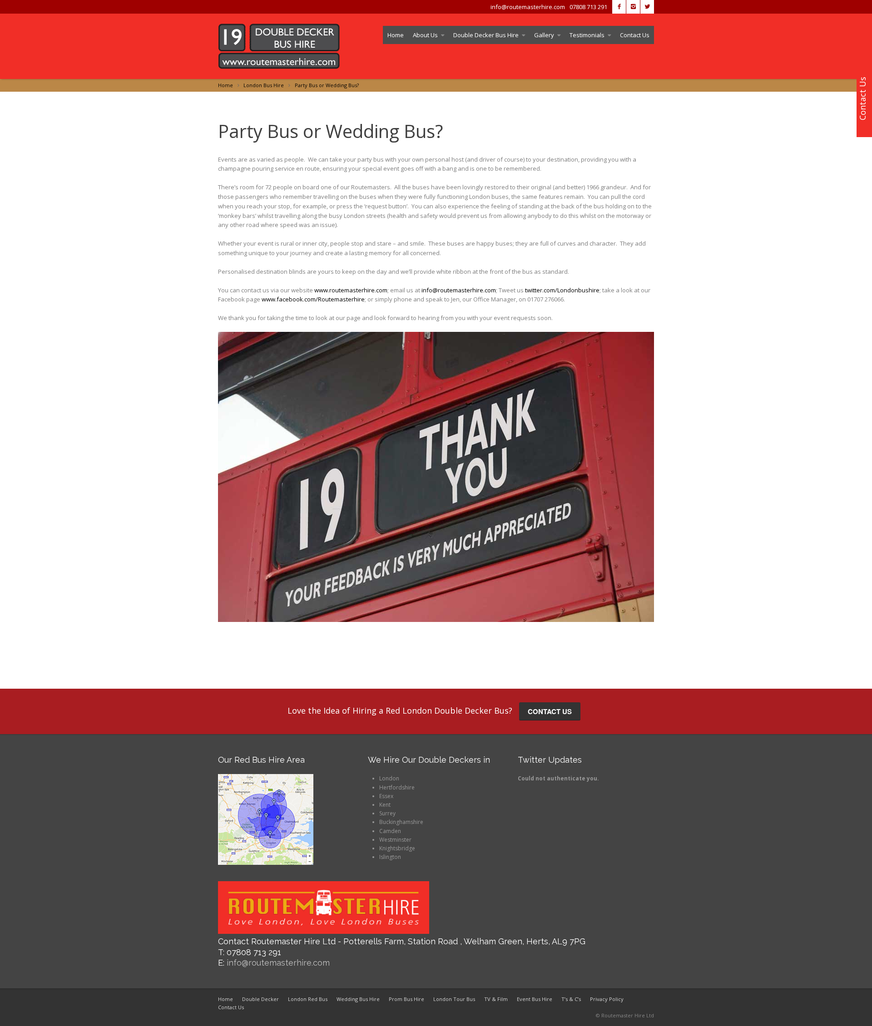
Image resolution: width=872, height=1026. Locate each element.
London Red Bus (307, 999)
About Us (425, 35)
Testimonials (587, 35)
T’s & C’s (571, 999)
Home (395, 35)
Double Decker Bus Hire (486, 35)
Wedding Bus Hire (358, 999)
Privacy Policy (607, 999)
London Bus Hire (263, 85)
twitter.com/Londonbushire (562, 290)
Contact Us (634, 35)
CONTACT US (550, 711)
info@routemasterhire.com (458, 290)
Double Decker (260, 999)
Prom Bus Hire (406, 999)
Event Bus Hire (534, 999)
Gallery (544, 35)
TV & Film (496, 999)
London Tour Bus (454, 999)
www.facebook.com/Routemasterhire (313, 299)
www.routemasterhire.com (350, 290)
